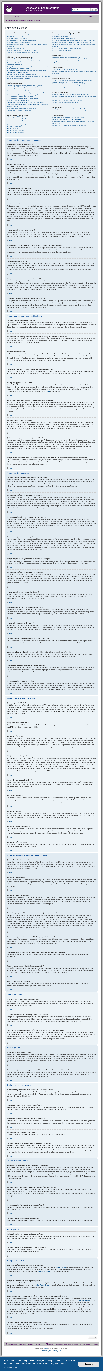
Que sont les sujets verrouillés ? (16, 130)
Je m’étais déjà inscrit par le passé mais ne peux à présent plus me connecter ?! (27, 45)
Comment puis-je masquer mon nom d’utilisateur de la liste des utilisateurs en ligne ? (25, 61)
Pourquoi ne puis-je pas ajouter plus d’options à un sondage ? (25, 93)
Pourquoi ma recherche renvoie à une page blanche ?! (68, 84)
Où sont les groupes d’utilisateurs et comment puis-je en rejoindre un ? (73, 40)
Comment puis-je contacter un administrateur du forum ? (69, 125)
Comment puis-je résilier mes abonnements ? (66, 102)
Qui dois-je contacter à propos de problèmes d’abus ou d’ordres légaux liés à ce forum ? (74, 122)
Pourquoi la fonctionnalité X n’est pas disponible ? (67, 119)
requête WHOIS (84, 1300)
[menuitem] (17, 16)
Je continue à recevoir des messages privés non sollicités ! (70, 59)
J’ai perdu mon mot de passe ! (16, 48)
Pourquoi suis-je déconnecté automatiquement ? (21, 50)
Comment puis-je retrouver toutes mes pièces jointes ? (69, 111)
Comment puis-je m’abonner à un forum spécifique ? (68, 100)
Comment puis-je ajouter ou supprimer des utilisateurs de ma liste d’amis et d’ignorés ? (74, 72)
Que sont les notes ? (13, 128)
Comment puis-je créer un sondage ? (18, 91)
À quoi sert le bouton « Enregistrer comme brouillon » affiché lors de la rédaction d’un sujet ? (28, 105)
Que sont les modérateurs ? (60, 36)
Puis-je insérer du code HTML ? (16, 119)
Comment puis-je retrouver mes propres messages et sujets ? (71, 88)
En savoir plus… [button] (11, 1367)
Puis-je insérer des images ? (15, 123)
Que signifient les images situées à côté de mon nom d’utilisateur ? (27, 70)
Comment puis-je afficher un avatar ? (18, 72)
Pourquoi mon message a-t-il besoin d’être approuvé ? (23, 108)
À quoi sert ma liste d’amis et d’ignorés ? (64, 69)
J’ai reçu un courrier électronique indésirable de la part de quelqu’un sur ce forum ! (74, 61)
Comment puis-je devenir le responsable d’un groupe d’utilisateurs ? (72, 42)
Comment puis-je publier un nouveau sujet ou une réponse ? (25, 85)
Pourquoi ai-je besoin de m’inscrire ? (18, 35)
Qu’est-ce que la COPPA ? (15, 36)
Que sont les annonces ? (14, 126)
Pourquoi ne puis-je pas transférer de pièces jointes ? (23, 98)
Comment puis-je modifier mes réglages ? (19, 59)
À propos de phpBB (43, 1271)
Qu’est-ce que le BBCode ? (15, 117)
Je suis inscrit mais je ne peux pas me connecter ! (22, 40)
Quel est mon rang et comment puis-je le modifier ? (22, 74)
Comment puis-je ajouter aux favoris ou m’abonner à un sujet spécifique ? (74, 97)
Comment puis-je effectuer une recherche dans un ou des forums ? (72, 80)
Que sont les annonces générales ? (17, 125)
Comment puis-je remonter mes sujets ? (19, 110)
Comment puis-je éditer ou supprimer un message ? (22, 87)
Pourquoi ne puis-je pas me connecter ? (19, 42)
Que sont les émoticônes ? (15, 121)
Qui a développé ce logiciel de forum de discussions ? (68, 117)
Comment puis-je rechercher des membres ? (66, 86)
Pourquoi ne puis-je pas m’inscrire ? (17, 38)
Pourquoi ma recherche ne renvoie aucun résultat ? (68, 82)
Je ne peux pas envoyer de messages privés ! (66, 57)
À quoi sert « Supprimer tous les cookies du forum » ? (23, 52)
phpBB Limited (61, 1267)
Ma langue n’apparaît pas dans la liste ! (18, 68)
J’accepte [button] (89, 1364)
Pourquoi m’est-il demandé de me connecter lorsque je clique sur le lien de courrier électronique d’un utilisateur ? (28, 77)
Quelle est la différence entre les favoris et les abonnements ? (71, 94)
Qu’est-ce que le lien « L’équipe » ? (62, 50)
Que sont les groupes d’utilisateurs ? (63, 38)
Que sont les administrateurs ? (61, 35)
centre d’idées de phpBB (43, 1285)
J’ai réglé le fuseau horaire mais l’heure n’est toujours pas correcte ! (27, 67)
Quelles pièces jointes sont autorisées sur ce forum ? (68, 109)
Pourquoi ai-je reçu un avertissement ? (18, 100)
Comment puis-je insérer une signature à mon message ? (24, 89)
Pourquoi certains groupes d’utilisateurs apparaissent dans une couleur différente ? (74, 45)
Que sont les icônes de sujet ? (16, 132)
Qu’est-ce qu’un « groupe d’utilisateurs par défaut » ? (68, 48)
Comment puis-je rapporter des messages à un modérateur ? (25, 102)
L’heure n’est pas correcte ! (15, 65)
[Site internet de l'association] (15, 9)
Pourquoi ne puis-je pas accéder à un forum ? (20, 96)
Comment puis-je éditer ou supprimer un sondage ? (22, 95)
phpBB (48, 391)
